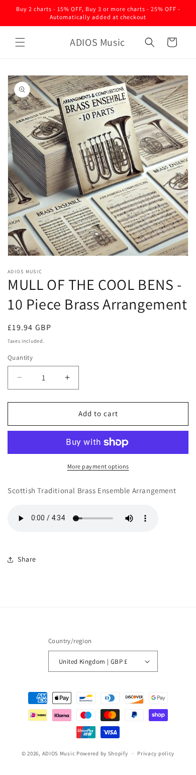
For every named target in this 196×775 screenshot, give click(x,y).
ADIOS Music (58, 753)
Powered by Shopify (102, 753)
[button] (20, 42)
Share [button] (27, 559)
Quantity (20, 357)
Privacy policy (155, 753)
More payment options (98, 466)
